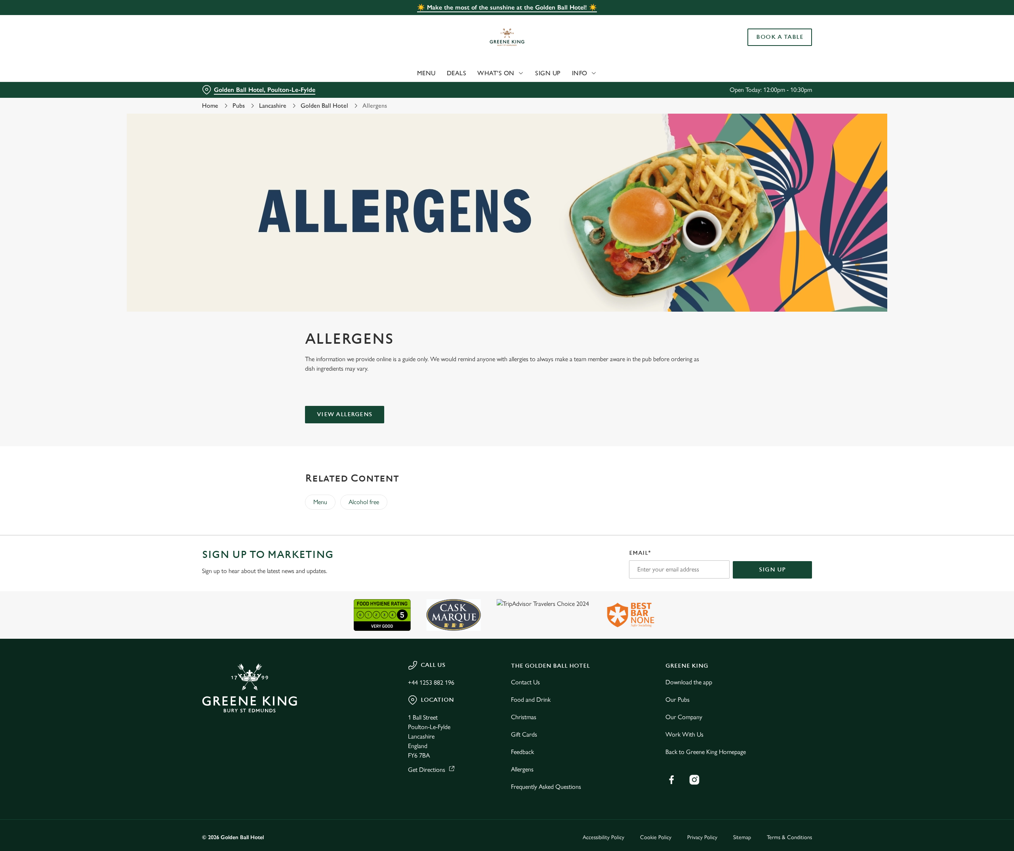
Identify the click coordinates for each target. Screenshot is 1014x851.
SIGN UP (772, 569)
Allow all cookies (767, 20)
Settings (586, 73)
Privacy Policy (702, 837)
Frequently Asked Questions (546, 786)
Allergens (522, 769)
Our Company (683, 717)
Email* (640, 553)
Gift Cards (524, 734)
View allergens (344, 414)
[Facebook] (671, 780)
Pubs (239, 105)
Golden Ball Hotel (324, 105)
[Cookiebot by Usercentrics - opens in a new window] (232, 74)
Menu (320, 502)
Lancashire (272, 105)
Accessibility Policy (603, 837)
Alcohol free (364, 502)
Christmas (523, 717)
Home (210, 105)
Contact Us (525, 682)
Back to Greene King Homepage (705, 752)
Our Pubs (677, 699)
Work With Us (684, 734)
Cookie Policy (655, 837)
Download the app (688, 682)
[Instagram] (694, 780)
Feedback (522, 752)
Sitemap (742, 837)
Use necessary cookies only (767, 47)
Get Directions (426, 769)
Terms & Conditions (789, 837)
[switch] (408, 73)
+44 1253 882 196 (431, 682)
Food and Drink (531, 699)
